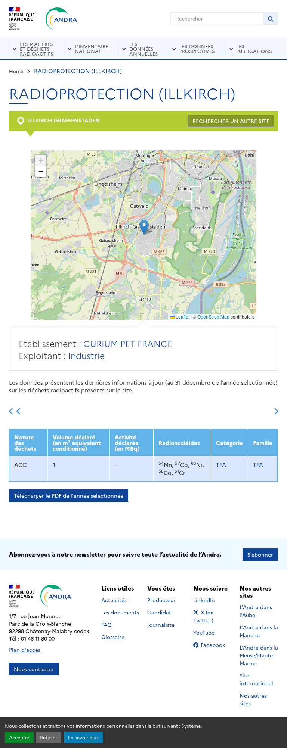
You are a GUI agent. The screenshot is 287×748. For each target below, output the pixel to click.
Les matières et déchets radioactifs (36, 48)
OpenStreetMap (213, 316)
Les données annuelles (143, 48)
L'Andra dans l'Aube (256, 611)
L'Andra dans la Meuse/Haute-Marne (259, 655)
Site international (256, 679)
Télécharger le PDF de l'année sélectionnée (68, 495)
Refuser (48, 737)
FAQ (106, 624)
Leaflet (182, 316)
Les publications (254, 48)
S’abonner (260, 554)
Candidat (159, 612)
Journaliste (161, 624)
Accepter (19, 737)
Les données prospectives (197, 48)
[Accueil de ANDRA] (61, 18)
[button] (144, 227)
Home (16, 71)
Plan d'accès (24, 649)
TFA (221, 465)
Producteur (161, 600)
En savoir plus (83, 737)
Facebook (215, 644)
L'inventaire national (91, 48)
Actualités (114, 600)
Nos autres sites (253, 699)
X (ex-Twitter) (212, 616)
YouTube (212, 632)
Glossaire (112, 637)
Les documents (120, 612)
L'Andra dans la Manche (259, 631)
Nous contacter (34, 669)
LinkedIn (212, 600)
